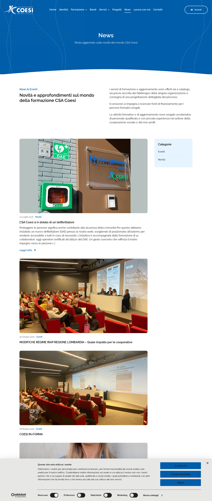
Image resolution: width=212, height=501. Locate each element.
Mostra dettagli (151, 495)
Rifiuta (180, 482)
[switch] (81, 495)
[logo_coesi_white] (18, 6)
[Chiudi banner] (208, 463)
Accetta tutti (181, 465)
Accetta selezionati (180, 474)
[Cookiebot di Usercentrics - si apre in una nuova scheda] (18, 495)
